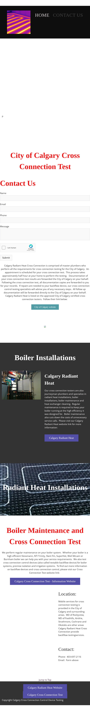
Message (4, 226)
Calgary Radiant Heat (61, 437)
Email (3, 204)
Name (3, 193)
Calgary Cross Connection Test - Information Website (45, 581)
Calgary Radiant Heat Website (45, 687)
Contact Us (68, 15)
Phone (3, 215)
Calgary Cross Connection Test (45, 694)
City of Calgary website (45, 307)
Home (43, 15)
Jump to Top (45, 679)
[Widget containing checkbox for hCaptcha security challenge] (17, 247)
